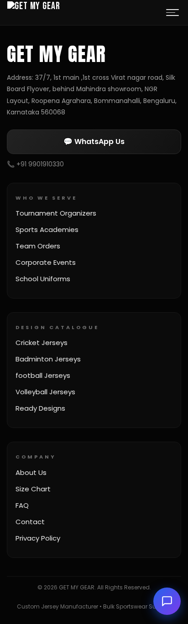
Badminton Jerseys (48, 359)
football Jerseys (43, 375)
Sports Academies (47, 229)
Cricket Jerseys (42, 342)
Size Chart (33, 489)
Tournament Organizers (56, 213)
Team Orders (38, 246)
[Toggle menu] (172, 13)
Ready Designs (40, 408)
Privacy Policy (38, 538)
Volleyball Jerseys (45, 392)
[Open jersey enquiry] (167, 601)
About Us (31, 472)
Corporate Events (46, 262)
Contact (30, 521)
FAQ (22, 505)
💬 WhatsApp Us (94, 141)
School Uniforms (43, 279)
